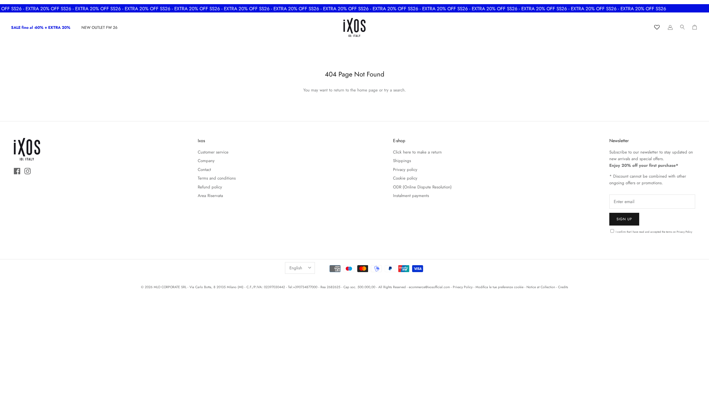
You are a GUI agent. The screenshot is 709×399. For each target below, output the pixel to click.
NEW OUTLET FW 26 (99, 27)
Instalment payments (411, 196)
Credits (563, 287)
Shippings (402, 161)
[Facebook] (17, 171)
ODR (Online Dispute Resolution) (422, 187)
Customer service (213, 152)
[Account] (670, 27)
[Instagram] (27, 171)
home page (367, 90)
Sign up (624, 219)
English (295, 268)
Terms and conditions (217, 178)
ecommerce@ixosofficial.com (429, 287)
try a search (394, 90)
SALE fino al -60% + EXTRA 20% (40, 27)
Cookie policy (405, 178)
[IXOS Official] (354, 27)
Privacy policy (405, 170)
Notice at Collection (540, 287)
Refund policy (210, 187)
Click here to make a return (417, 152)
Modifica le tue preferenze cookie (499, 287)
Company (206, 161)
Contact (204, 170)
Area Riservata (210, 196)
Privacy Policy (684, 232)
